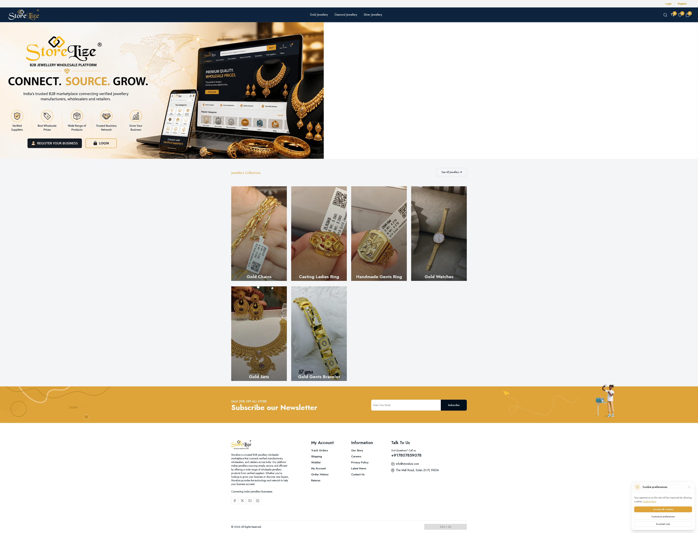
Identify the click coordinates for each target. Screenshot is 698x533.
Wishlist (315, 462)
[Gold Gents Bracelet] (319, 333)
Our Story (357, 450)
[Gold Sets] (259, 333)
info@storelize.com (407, 464)
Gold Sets (259, 376)
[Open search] (665, 14)
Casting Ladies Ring (319, 276)
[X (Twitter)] (242, 500)
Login (668, 3)
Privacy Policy (359, 462)
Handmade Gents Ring (379, 276)
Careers (356, 456)
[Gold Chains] (259, 233)
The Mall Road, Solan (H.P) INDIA (417, 470)
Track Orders (319, 450)
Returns (315, 480)
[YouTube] (249, 500)
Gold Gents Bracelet (319, 376)
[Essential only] (689, 487)
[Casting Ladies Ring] (319, 233)
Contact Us (357, 474)
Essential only (663, 524)
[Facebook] (234, 500)
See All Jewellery (451, 172)
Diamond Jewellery (345, 15)
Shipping (316, 456)
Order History (319, 474)
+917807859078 (406, 455)
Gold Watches (439, 276)
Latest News (358, 468)
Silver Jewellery (373, 15)
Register (682, 3)
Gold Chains (259, 276)
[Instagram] (257, 500)
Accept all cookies (663, 509)
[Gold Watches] (439, 233)
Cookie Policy (649, 501)
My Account (318, 468)
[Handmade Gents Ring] (379, 233)
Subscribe (454, 405)
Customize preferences (663, 516)
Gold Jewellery (319, 15)
